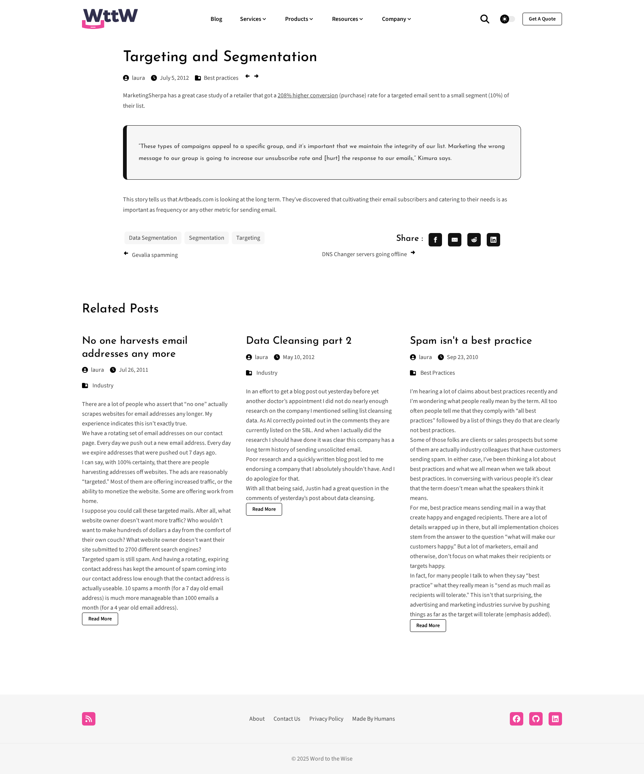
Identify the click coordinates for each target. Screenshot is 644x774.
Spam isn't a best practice (471, 341)
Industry (102, 385)
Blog (216, 19)
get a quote (542, 19)
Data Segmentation (153, 238)
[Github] (536, 719)
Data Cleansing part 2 (298, 341)
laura (97, 370)
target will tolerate (480, 614)
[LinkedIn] (555, 719)
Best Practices (437, 373)
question (362, 488)
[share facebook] (435, 239)
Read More (100, 619)
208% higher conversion (308, 95)
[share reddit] (474, 239)
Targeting (248, 238)
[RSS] (88, 719)
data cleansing (355, 498)
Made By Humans (373, 719)
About (257, 719)
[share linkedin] (493, 239)
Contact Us (287, 719)
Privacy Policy (326, 719)
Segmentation (206, 238)
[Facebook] (516, 719)
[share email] (454, 239)
